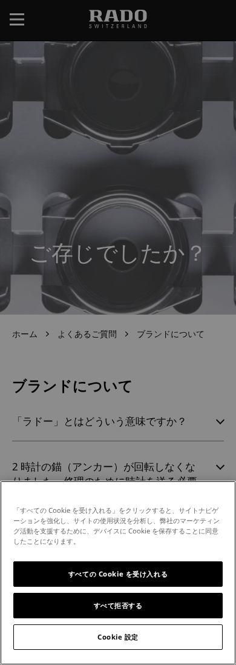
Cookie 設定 (118, 636)
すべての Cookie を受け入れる (118, 573)
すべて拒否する (118, 605)
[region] (118, 573)
